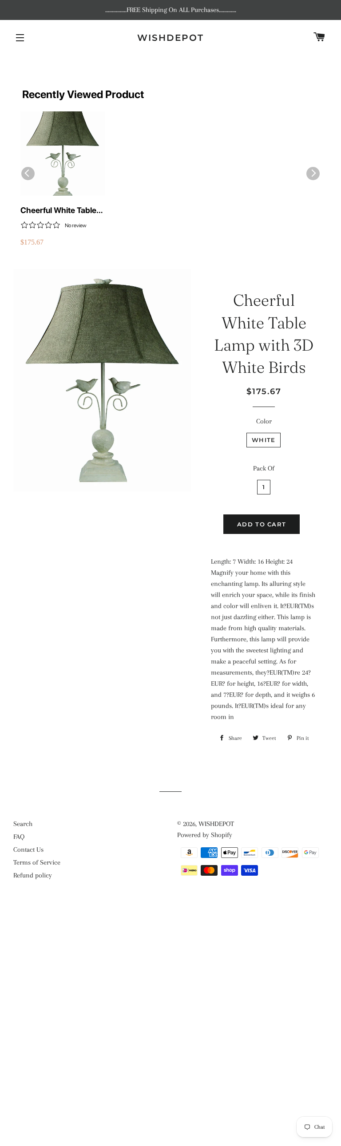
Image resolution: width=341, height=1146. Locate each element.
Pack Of (263, 468)
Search (22, 824)
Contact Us (28, 850)
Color (264, 421)
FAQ (18, 837)
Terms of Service (36, 862)
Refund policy (32, 875)
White (264, 439)
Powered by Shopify (204, 835)
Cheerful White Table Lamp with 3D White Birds (58, 210)
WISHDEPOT (170, 37)
